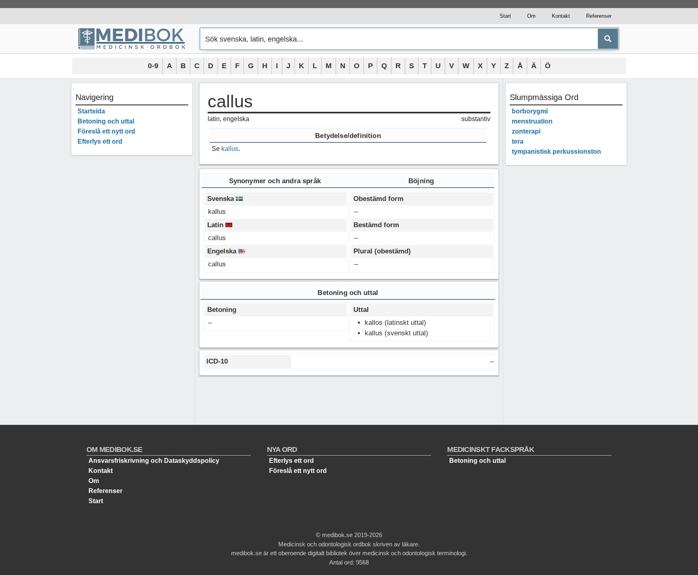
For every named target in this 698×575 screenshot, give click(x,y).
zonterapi (526, 131)
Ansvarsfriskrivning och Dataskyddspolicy (153, 460)
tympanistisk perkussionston (556, 151)
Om (531, 16)
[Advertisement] (132, 282)
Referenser (599, 16)
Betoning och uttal (106, 121)
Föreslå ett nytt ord (106, 131)
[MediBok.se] (135, 38)
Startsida (91, 111)
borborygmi (530, 111)
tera (518, 141)
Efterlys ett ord (100, 141)
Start (505, 16)
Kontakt (561, 16)
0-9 (153, 66)
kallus (229, 148)
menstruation (532, 121)
